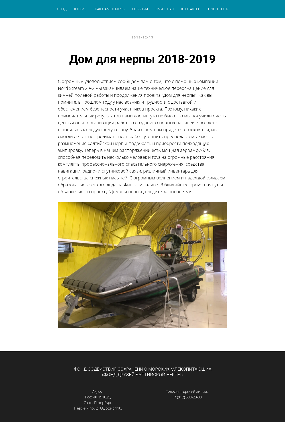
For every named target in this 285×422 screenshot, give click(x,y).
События (140, 9)
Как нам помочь (109, 9)
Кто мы (80, 9)
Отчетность (217, 9)
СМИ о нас (164, 9)
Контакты (190, 9)
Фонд (62, 9)
